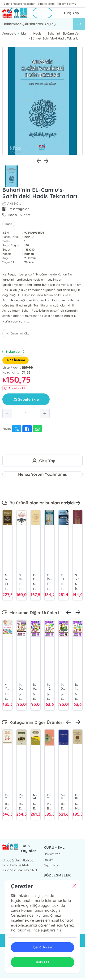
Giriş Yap (71, 13)
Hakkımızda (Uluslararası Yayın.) (28, 24)
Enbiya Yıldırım (21, 584)
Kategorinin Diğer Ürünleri (35, 722)
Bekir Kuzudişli (7, 803)
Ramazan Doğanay (21, 803)
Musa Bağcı (49, 803)
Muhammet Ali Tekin (35, 584)
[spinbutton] (26, 413)
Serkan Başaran (35, 803)
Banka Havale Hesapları (19, 3)
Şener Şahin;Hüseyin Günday (21, 694)
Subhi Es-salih (77, 803)
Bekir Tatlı (63, 803)
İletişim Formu (66, 3)
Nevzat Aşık (77, 584)
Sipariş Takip (46, 3)
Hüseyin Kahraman (49, 584)
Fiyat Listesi (52, 865)
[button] (7, 413)
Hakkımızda (52, 854)
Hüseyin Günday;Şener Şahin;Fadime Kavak (7, 694)
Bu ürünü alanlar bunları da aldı (41, 503)
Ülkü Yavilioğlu (7, 584)
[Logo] (14, 13)
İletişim (49, 859)
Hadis (9, 224)
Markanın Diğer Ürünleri (33, 612)
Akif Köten (15, 203)
